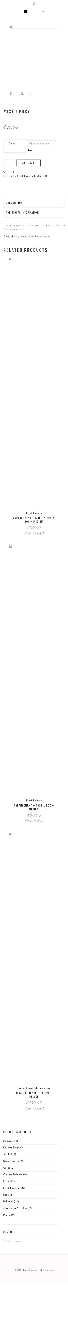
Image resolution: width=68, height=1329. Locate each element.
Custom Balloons (12, 1175)
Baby (6, 1195)
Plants (6, 1215)
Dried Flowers (11, 1161)
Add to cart (28, 163)
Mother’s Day (42, 176)
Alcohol (7, 1154)
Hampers (8, 1141)
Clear (30, 150)
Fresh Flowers (25, 176)
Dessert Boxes (11, 1148)
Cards (6, 1168)
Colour (12, 143)
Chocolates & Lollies (15, 1208)
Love (6, 1181)
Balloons (8, 1202)
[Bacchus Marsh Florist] (34, 4)
